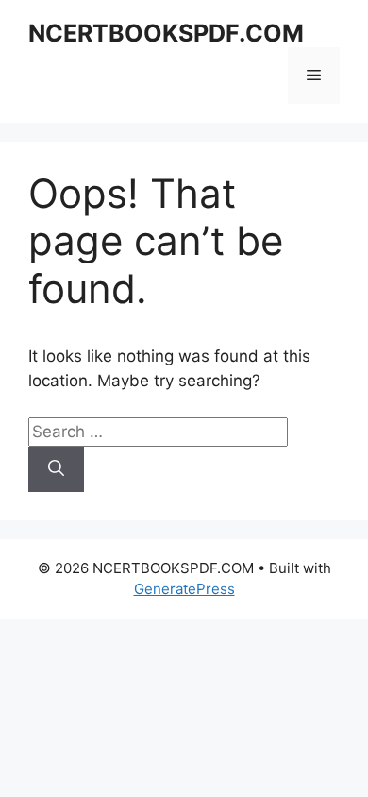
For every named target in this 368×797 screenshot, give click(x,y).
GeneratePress (184, 589)
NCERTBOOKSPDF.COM (166, 33)
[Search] (56, 469)
